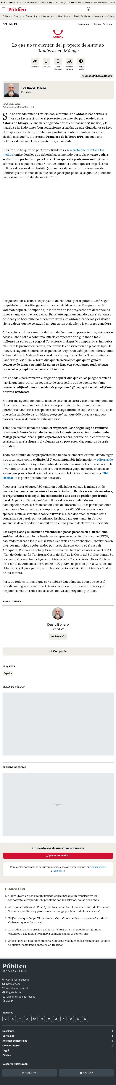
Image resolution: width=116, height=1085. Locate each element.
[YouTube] (49, 1019)
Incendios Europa (89, 2)
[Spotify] (71, 1019)
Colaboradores (11, 1045)
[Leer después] (58, 61)
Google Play (31, 1072)
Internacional (47, 16)
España (7, 673)
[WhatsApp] (78, 1019)
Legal (5, 1050)
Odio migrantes (22, 2)
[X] (27, 1019)
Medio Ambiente (82, 16)
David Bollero (36, 88)
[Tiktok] (56, 1019)
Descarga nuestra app (15, 1064)
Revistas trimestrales (14, 1040)
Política (6, 16)
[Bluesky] (34, 1019)
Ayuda (9, 1001)
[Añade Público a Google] (5, 1019)
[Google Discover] (13, 1019)
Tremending (31, 16)
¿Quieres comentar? (58, 855)
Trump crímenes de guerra (58, 2)
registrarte (59, 870)
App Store (88, 1072)
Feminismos (64, 16)
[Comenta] (46, 61)
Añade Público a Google (98, 76)
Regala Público (14, 992)
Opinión (17, 16)
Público (14, 966)
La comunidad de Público (20, 996)
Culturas (111, 16)
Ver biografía (58, 636)
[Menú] (4, 9)
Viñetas (107, 24)
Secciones (8, 1031)
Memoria (98, 16)
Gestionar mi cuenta (17, 979)
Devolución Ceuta (38, 2)
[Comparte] (35, 61)
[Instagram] (42, 1019)
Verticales (8, 1035)
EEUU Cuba (76, 2)
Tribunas (96, 24)
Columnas (10, 24)
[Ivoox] (85, 1019)
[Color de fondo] (81, 61)
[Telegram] (63, 1019)
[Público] (53, 9)
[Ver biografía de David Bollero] (58, 613)
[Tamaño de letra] (69, 61)
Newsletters (13, 984)
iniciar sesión (98, 867)
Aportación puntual (17, 988)
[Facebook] (20, 1019)
